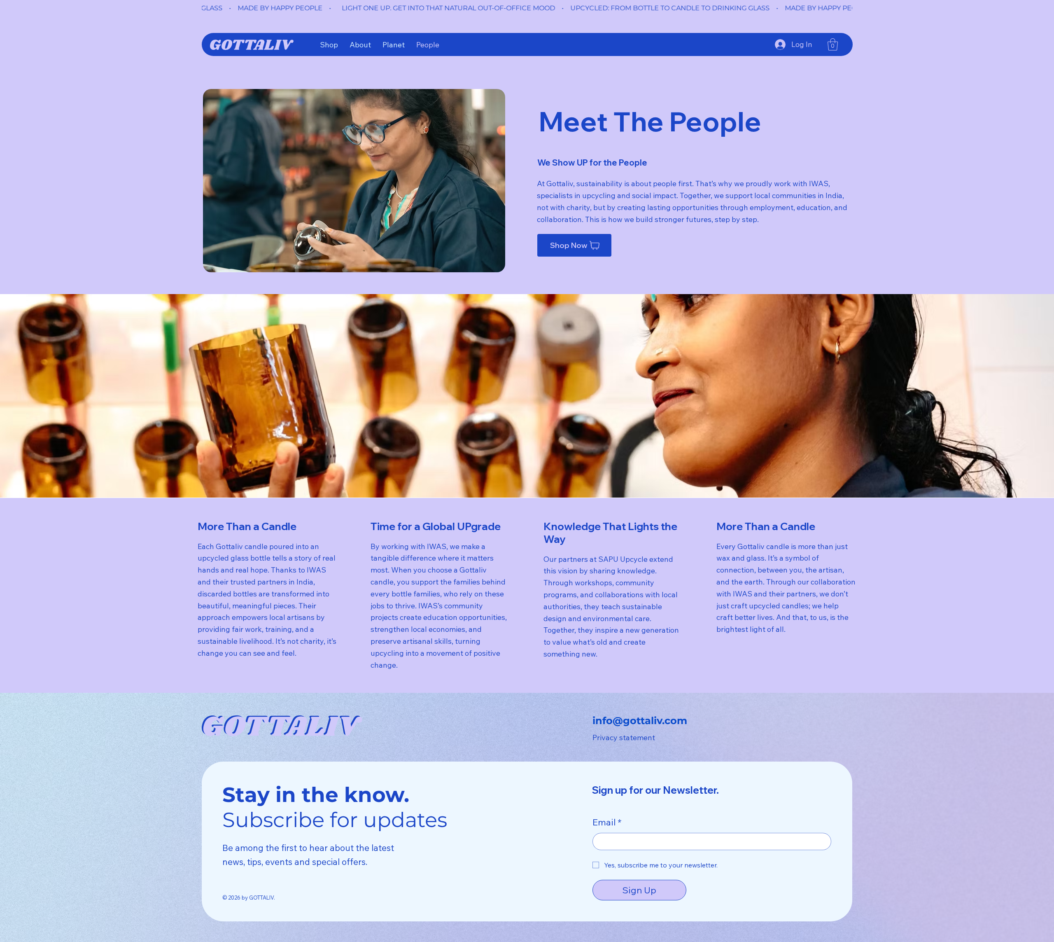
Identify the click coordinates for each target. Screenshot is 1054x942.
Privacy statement (623, 737)
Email (607, 822)
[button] (833, 44)
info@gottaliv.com (639, 721)
